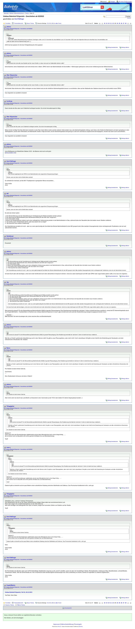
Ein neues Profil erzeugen (125, 1)
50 (50, 23)
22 (113, 23)
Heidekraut (9, 236)
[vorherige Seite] (102, 23)
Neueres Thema (9, 605)
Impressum (56, 624)
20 (108, 23)
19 (106, 23)
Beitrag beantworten (113, 47)
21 (111, 23)
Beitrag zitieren (125, 47)
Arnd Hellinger (19, 19)
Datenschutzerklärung (67, 624)
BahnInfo (81, 626)
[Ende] (130, 23)
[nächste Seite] (128, 23)
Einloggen (112, 1)
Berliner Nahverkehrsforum (17, 13)
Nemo (8, 348)
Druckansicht (68, 608)
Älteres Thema (21, 605)
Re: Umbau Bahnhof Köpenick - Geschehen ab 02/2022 (18, 28)
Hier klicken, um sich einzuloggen (13, 618)
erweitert (129, 18)
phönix (8, 27)
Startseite (6, 13)
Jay (7, 282)
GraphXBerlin (10, 585)
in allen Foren (57, 23)
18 (104, 23)
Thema (27, 13)
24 (117, 23)
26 (121, 23)
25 (47, 23)
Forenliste (7, 23)
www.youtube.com (10, 153)
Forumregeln (78, 624)
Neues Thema (30, 23)
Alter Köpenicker (11, 75)
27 (123, 23)
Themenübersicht (18, 23)
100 (52, 23)
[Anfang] (100, 23)
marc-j (8, 447)
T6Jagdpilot (10, 406)
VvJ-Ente (9, 101)
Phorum (59, 626)
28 (125, 23)
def (7, 193)
